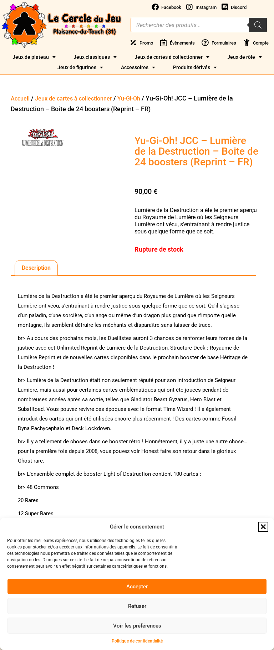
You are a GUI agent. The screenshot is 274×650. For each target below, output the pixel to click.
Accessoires (134, 67)
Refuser (137, 606)
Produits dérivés (191, 67)
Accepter (137, 586)
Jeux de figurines (76, 67)
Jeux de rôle (241, 57)
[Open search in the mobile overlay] (199, 25)
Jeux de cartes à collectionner (169, 57)
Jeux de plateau (30, 57)
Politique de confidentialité (137, 641)
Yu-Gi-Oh (128, 98)
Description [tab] (36, 267)
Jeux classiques (91, 57)
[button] (263, 526)
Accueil (20, 98)
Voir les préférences (137, 626)
